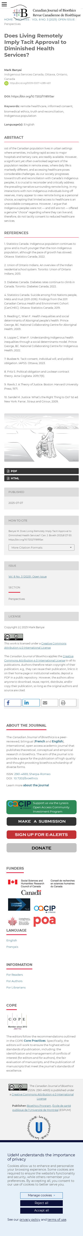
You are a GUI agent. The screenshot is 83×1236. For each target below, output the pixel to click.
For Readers (14, 974)
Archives (22, 19)
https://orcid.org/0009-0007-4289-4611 (30, 83)
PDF (13, 471)
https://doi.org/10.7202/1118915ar (32, 96)
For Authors (14, 981)
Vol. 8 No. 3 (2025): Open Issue (53, 19)
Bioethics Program (39, 1105)
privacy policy (30, 1220)
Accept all (41, 1210)
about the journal (36, 785)
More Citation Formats (26, 547)
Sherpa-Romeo (39, 774)
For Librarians (16, 987)
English (11, 940)
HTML (14, 478)
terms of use (56, 1220)
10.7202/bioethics (26, 778)
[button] (12, 702)
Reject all (41, 1203)
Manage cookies (41, 1195)
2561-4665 (21, 774)
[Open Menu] (4, 4)
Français (12, 946)
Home (8, 19)
